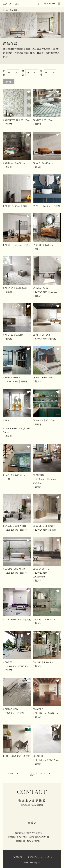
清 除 (8, 81)
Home (5, 10)
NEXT (32, 775)
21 (54, 773)
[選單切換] (59, 3)
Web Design (30, 862)
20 (48, 773)
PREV (10, 773)
